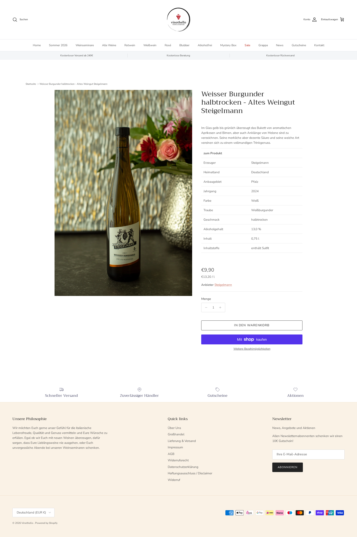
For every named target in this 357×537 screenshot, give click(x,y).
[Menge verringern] (205, 307)
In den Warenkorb (251, 325)
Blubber (184, 45)
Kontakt (319, 45)
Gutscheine (299, 45)
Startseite (31, 84)
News (279, 45)
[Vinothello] (178, 19)
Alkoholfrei (205, 45)
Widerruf (174, 480)
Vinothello (27, 523)
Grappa (263, 45)
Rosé (168, 45)
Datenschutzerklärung (183, 467)
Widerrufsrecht (178, 460)
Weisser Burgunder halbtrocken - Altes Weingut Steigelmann (73, 84)
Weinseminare (85, 45)
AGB (171, 454)
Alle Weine (109, 45)
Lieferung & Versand (182, 441)
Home (37, 45)
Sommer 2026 (58, 45)
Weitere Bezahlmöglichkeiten (251, 349)
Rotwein (129, 45)
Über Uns (174, 428)
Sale (247, 45)
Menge (206, 299)
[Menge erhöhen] (221, 307)
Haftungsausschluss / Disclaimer (190, 473)
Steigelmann (223, 285)
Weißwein (149, 45)
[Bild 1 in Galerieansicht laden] (123, 193)
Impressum (175, 447)
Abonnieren (288, 467)
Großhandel (176, 434)
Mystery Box (228, 45)
